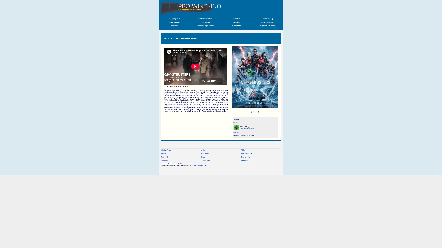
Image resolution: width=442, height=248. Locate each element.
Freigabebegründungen (247, 128)
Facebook (164, 157)
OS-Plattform (205, 160)
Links (203, 150)
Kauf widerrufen (246, 153)
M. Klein (181, 164)
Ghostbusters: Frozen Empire (180, 38)
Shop (203, 157)
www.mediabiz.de (200, 165)
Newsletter (165, 160)
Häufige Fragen (166, 150)
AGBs (243, 150)
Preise (163, 153)
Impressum (245, 160)
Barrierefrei (205, 153)
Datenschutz (245, 157)
